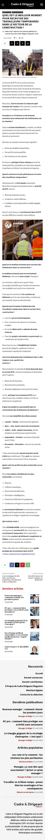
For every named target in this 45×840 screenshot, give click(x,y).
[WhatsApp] (28, 43)
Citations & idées (26, 762)
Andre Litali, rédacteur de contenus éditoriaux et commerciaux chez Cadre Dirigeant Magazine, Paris (21, 32)
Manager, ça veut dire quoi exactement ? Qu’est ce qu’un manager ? (26, 770)
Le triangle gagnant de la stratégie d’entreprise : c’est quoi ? (16, 623)
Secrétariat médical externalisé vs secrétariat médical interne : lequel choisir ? (16, 636)
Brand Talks (7, 12)
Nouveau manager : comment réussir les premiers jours (14, 598)
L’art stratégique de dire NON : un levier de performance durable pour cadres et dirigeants (11, 579)
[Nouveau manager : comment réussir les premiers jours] (34, 598)
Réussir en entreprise (25, 792)
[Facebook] (12, 43)
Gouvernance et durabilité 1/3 (17, 648)
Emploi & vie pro (17, 12)
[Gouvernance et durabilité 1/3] (34, 650)
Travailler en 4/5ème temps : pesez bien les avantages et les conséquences (23, 785)
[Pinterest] (22, 43)
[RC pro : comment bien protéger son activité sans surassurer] (34, 611)
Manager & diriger (25, 716)
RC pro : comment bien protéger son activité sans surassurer (16, 610)
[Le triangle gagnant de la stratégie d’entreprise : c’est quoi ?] (34, 623)
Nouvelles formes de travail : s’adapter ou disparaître (35, 578)
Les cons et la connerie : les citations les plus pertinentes (26, 756)
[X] (17, 43)
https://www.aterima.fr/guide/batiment (19, 554)
